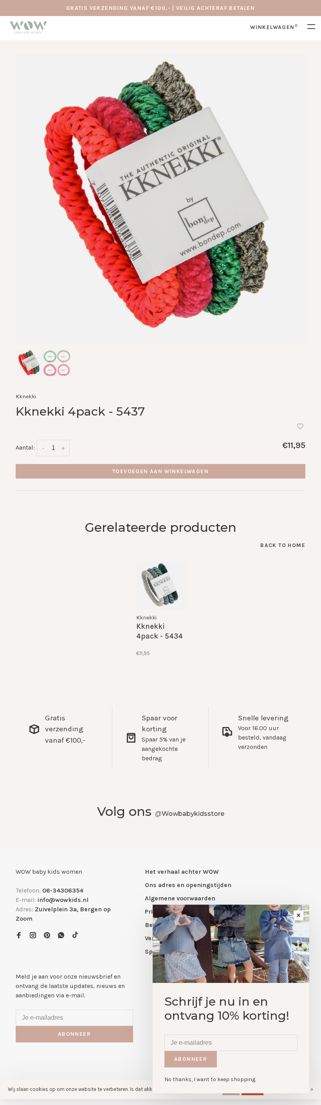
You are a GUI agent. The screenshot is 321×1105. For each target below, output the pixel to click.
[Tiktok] (75, 935)
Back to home (282, 545)
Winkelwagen (274, 27)
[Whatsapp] (61, 935)
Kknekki (26, 396)
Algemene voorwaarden (180, 898)
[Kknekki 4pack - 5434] (160, 585)
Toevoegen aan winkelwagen (160, 471)
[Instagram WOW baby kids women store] (33, 935)
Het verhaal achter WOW (182, 871)
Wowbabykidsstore (189, 813)
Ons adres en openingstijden (188, 885)
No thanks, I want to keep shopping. (210, 1079)
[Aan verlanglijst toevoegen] (300, 427)
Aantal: (25, 447)
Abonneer (74, 1034)
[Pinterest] (47, 935)
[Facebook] (19, 935)
